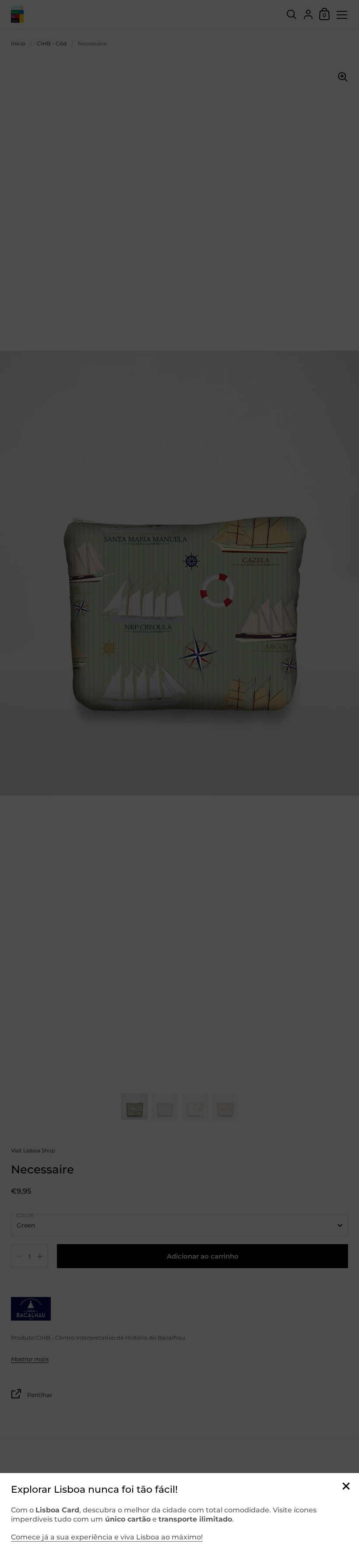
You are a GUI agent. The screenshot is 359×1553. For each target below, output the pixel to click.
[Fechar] (346, 1487)
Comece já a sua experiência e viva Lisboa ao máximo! (107, 1537)
